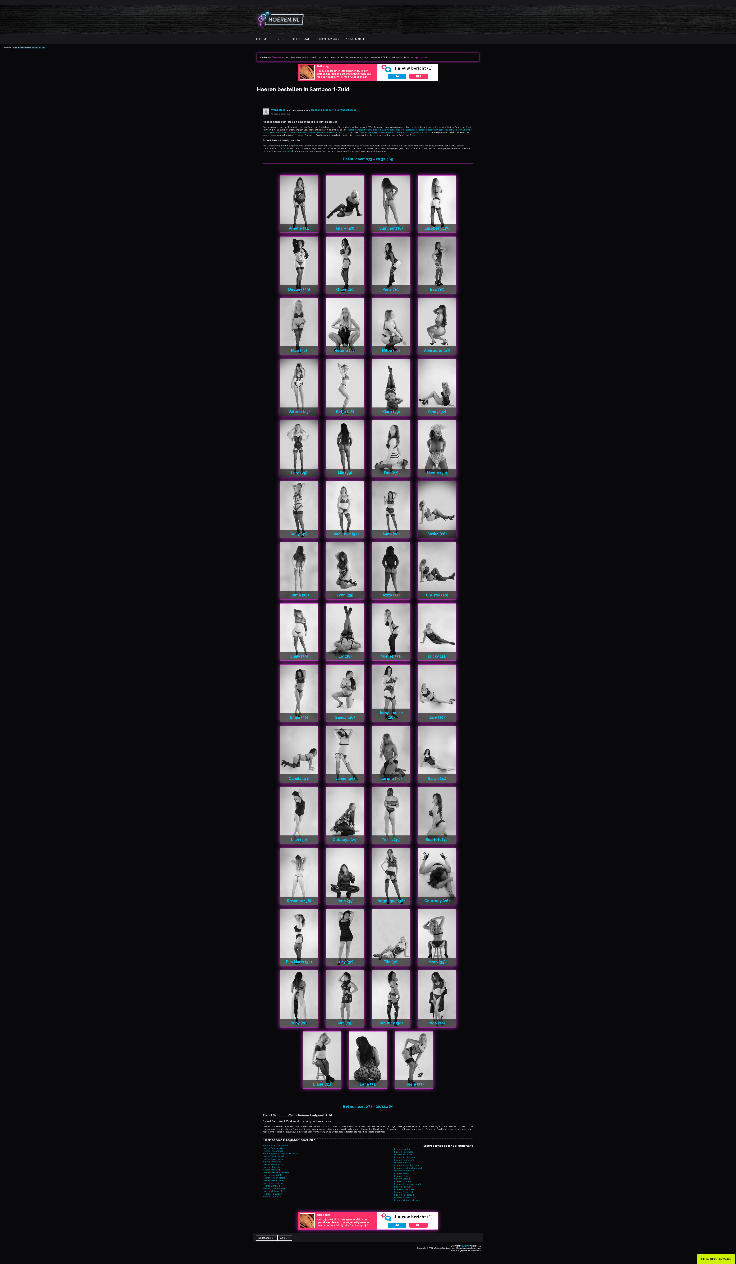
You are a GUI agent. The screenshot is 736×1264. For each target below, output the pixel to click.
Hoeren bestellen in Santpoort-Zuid (29, 47)
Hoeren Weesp (402, 1173)
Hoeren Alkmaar (402, 1162)
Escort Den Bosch (415, 132)
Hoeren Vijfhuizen (272, 1194)
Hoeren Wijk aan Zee (274, 1191)
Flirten (279, 39)
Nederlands (264, 1238)
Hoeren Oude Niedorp (405, 1189)
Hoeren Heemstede (273, 1180)
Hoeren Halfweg (368, 132)
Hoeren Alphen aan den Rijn (408, 1184)
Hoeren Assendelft (272, 1175)
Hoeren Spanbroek (404, 1192)
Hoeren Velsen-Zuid (336, 132)
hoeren (288, 151)
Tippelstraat (300, 39)
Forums (261, 39)
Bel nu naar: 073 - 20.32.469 (368, 159)
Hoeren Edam (401, 1176)
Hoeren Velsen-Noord (274, 1177)
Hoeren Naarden (402, 1186)
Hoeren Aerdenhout (273, 1183)
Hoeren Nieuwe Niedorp (407, 1200)
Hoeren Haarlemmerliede (391, 132)
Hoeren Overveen (297, 132)
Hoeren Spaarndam (277, 132)
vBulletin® (465, 1246)
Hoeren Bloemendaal (384, 129)
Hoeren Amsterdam (404, 1157)
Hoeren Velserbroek (406, 129)
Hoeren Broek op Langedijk (408, 1168)
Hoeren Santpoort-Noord (359, 129)
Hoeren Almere (402, 1197)
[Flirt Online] (368, 80)
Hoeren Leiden (402, 1178)
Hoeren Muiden (402, 1181)
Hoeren (7, 47)
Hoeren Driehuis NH (273, 1156)
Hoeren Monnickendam (406, 1165)
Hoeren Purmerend (404, 1160)
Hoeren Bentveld (271, 1185)
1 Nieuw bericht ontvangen (716, 1259)
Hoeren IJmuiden (272, 1167)
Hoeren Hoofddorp (403, 1152)
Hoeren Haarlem (316, 132)
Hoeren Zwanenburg (274, 1188)
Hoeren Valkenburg (404, 1170)
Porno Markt (354, 39)
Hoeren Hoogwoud (404, 1194)
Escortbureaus (327, 39)
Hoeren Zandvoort (272, 1196)
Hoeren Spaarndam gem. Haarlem (435, 129)
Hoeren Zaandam (403, 1154)
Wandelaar (278, 109)
